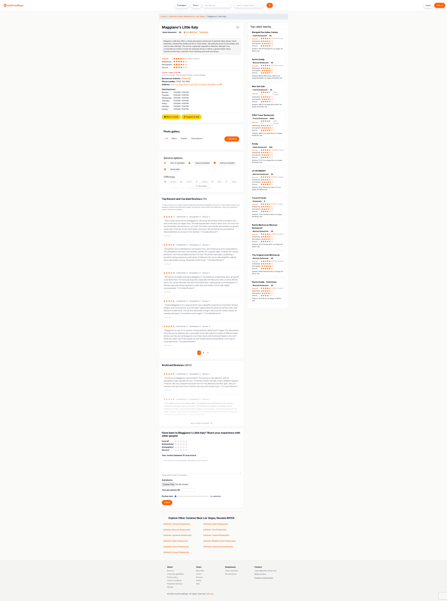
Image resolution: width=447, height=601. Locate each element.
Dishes (184, 138)
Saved (198, 574)
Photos (198, 580)
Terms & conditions (174, 580)
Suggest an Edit (192, 117)
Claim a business (231, 571)
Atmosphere (197, 138)
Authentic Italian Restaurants (175, 541)
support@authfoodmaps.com (265, 571)
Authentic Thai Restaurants (215, 529)
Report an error (260, 574)
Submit (167, 502)
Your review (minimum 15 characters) (179, 455)
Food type (181, 5)
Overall (165, 441)
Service (166, 450)
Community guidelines (175, 574)
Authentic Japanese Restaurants (177, 535)
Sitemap (170, 587)
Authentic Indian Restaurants (215, 524)
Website (185, 78)
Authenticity (168, 444)
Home (163, 16)
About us (170, 571)
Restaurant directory (175, 584)
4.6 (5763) (191, 32)
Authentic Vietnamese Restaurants (218, 546)
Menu (174, 138)
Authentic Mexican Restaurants (176, 529)
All (166, 138)
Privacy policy (172, 577)
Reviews (199, 577)
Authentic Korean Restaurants (176, 552)
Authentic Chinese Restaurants (176, 524)
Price (195, 5)
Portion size (167, 496)
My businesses (231, 574)
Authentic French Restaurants (176, 546)
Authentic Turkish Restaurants (216, 535)
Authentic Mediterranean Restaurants (219, 541)
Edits (198, 584)
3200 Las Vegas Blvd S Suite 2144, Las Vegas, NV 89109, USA (195, 84)
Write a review (172, 117)
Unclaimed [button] (204, 32)
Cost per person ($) (171, 490)
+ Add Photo (232, 139)
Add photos (167, 480)
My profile (200, 571)
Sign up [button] (440, 5)
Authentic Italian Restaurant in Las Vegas (187, 16)
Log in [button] (428, 5)
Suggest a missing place (263, 578)
